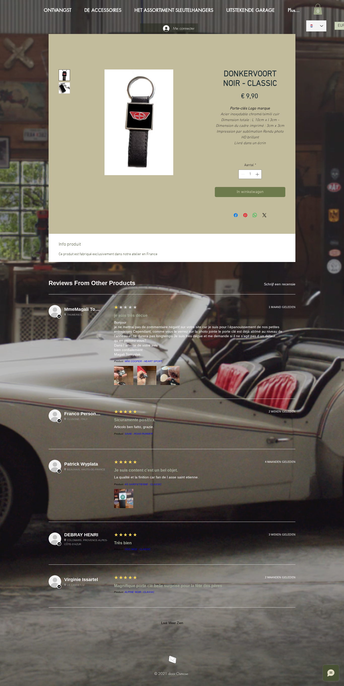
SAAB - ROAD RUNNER (139, 433)
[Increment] (258, 174)
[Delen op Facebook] (236, 215)
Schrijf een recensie (279, 284)
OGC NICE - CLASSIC (138, 549)
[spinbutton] (250, 174)
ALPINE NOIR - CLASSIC (139, 592)
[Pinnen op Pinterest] (245, 215)
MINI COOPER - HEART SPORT (143, 361)
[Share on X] (264, 215)
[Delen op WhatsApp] (255, 215)
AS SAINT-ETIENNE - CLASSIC (143, 484)
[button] (317, 9)
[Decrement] (242, 174)
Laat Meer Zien (172, 623)
